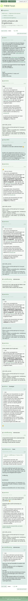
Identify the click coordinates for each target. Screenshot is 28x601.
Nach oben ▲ (23, 597)
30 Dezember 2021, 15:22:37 (7, 296)
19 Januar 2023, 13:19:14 (7, 451)
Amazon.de (22, 61)
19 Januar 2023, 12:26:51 (7, 388)
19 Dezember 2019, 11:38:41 (7, 40)
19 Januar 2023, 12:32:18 (7, 434)
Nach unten (4, 30)
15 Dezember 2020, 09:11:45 (7, 166)
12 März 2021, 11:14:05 (6, 281)
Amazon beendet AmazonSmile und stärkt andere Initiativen (12, 526)
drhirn (6, 386)
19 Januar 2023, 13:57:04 (7, 494)
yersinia (6, 81)
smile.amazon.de (20, 53)
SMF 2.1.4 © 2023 (10, 599)
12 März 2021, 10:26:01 (6, 223)
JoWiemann (7, 449)
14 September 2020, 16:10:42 (8, 83)
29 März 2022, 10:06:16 (6, 345)
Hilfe (3, 597)
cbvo (5, 37)
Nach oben (3, 586)
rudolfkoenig (8, 279)
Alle (17, 30)
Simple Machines (17, 599)
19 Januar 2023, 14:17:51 (7, 549)
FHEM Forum (9, 6)
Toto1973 (6, 140)
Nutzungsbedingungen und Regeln (12, 597)
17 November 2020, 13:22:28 (7, 142)
